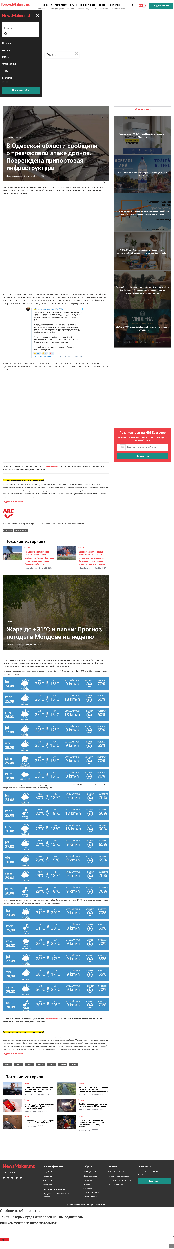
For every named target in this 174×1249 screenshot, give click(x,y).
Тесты (102, 5)
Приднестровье (57, 9)
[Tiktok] (17, 1178)
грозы (19, 1064)
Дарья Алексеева (14, 176)
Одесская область (21, 530)
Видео (74, 5)
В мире (27, 548)
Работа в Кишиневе (142, 109)
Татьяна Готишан (13, 645)
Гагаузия (70, 9)
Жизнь (9, 621)
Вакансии (47, 1185)
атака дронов (7, 530)
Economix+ (115, 5)
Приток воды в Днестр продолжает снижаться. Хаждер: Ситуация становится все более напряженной (93, 1089)
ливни (52, 1064)
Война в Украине (13, 138)
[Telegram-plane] (21, 1178)
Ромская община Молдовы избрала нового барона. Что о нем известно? (39, 1122)
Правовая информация (54, 1189)
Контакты (47, 1180)
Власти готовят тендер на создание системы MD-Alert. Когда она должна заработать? (39, 1106)
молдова (63, 1064)
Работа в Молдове (84, 9)
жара (29, 1064)
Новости (47, 5)
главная (7, 1064)
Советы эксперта (102, 9)
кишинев (41, 1064)
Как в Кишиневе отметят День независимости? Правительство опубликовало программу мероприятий (91, 1124)
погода (73, 1064)
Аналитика (61, 5)
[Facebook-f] (4, 1178)
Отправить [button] (4, 1239)
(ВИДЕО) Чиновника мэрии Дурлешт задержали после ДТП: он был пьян (93, 1105)
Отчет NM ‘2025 (118, 9)
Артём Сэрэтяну (32, 568)
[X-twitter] (8, 1178)
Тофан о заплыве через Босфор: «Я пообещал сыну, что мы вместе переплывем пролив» (38, 1089)
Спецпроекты (88, 5)
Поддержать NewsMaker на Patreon (56, 1195)
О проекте (47, 1171)
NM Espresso (43, 9)
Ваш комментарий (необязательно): (28, 1223)
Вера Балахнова (85, 568)
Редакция (47, 1176)
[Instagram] (12, 1178)
